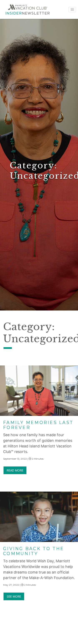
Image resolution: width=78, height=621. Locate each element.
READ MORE (15, 470)
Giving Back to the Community (33, 551)
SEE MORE (14, 596)
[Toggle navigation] (72, 9)
